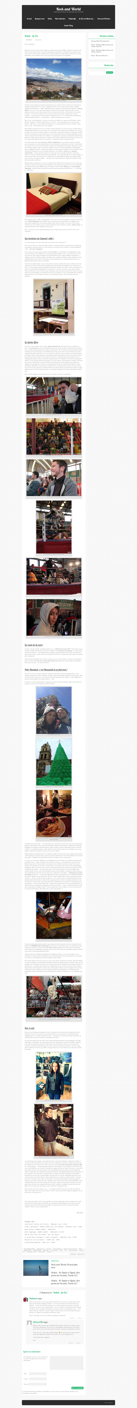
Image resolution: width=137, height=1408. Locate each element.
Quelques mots (39, 19)
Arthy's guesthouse (57, 1249)
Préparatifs (72, 19)
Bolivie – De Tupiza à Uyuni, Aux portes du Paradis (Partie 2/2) (65, 1274)
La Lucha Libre (54, 1250)
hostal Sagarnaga (37, 1250)
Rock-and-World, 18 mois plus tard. (100, 41)
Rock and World (68, 9)
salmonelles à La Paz (32, 1251)
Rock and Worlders (103, 19)
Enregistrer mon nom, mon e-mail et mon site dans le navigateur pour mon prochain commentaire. (35, 1358)
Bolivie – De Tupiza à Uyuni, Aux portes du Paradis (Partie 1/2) (65, 1282)
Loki (66, 1250)
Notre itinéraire (60, 19)
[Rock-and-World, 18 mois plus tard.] (35, 1274)
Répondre (79, 1318)
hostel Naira (46, 1250)
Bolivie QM (73, 1254)
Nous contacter (109, 1402)
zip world (49, 1251)
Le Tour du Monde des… (86, 19)
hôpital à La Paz (27, 1250)
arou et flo (49, 1249)
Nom (25, 1373)
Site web (26, 1384)
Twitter (113, 2)
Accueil (29, 19)
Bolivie (80, 1249)
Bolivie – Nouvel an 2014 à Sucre (99, 55)
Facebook (109, 2)
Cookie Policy (68, 25)
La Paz (61, 1250)
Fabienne (33, 1298)
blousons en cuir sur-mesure (70, 1249)
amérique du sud (40, 1249)
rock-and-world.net (73, 1250)
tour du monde (42, 1251)
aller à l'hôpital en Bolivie (29, 1249)
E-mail (26, 1379)
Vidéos (50, 19)
